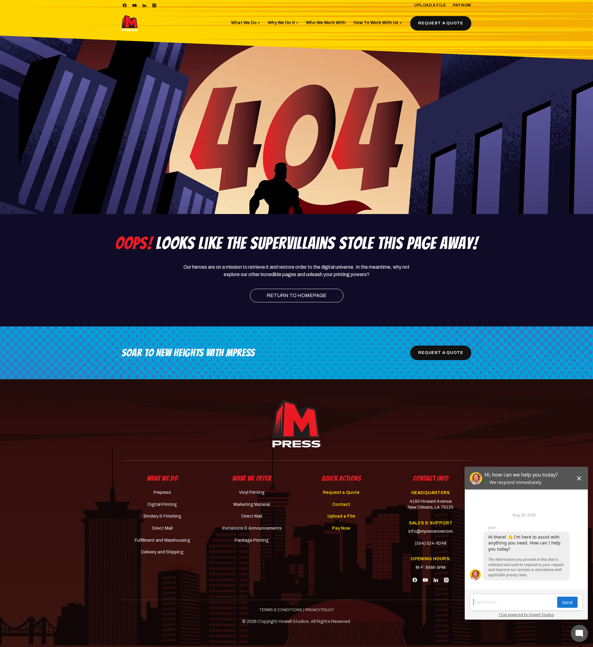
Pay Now (462, 5)
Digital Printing (162, 504)
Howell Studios (294, 621)
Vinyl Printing (252, 492)
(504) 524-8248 (431, 543)
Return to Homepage (296, 295)
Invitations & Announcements (252, 528)
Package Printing (252, 540)
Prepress (162, 492)
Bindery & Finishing (162, 516)
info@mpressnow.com (430, 531)
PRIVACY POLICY (319, 610)
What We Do (245, 22)
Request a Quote (440, 23)
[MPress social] (124, 5)
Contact (341, 504)
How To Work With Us (378, 22)
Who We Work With (326, 22)
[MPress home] (296, 423)
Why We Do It (283, 22)
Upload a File (430, 5)
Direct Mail (162, 528)
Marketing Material (251, 504)
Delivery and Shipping (162, 552)
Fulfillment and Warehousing (162, 540)
